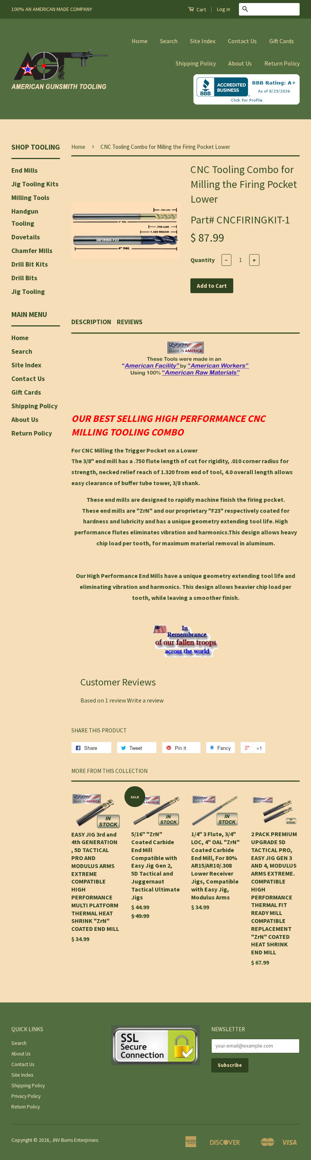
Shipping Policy (196, 63)
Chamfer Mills (31, 251)
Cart (200, 9)
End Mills (24, 170)
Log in (223, 9)
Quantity (202, 260)
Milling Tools (30, 198)
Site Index (202, 41)
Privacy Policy (26, 1096)
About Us (240, 63)
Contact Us (242, 41)
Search (168, 41)
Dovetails (25, 237)
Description (91, 322)
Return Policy (282, 63)
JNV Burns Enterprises (75, 1140)
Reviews (130, 322)
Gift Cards (281, 41)
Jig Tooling (28, 291)
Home (140, 41)
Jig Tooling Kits (34, 184)
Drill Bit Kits (29, 264)
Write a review (145, 700)
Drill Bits (24, 278)
